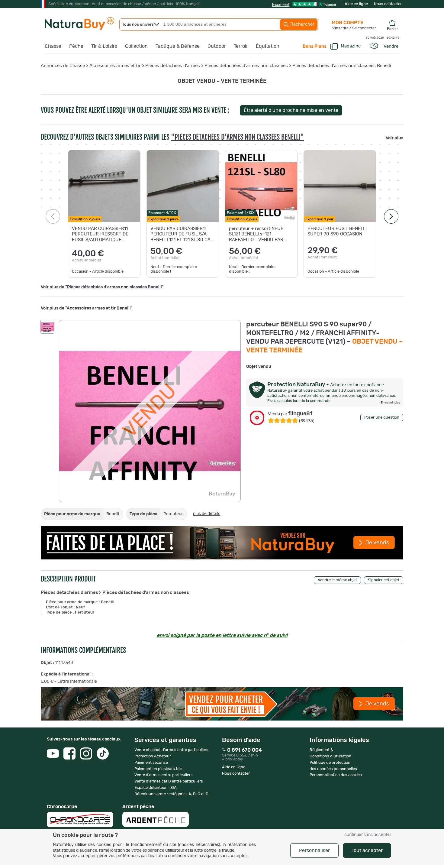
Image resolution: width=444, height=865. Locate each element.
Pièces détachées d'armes (172, 65)
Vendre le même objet (337, 580)
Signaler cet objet (383, 580)
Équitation (267, 46)
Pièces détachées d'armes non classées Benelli (341, 65)
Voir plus (394, 138)
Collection (136, 46)
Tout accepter (367, 850)
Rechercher (301, 24)
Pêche (76, 46)
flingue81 (290, 413)
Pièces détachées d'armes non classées (246, 65)
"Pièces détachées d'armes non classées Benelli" (237, 137)
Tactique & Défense (178, 46)
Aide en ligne (356, 4)
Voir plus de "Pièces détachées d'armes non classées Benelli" (102, 287)
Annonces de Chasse (63, 65)
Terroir (241, 46)
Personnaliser (314, 850)
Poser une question (381, 418)
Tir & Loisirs (104, 46)
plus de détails (206, 514)
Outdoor (217, 46)
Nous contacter (388, 4)
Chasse (53, 46)
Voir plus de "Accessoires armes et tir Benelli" (87, 308)
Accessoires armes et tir (115, 65)
